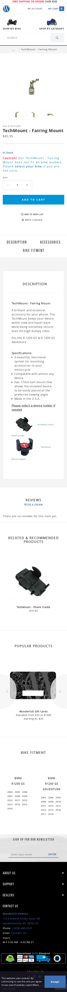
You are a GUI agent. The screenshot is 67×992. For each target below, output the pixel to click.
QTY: (5, 177)
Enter (52, 854)
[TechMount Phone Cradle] (24, 424)
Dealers (8, 895)
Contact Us (19, 933)
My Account (35, 8)
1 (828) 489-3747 (22, 928)
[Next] (59, 691)
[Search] (57, 37)
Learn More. (32, 985)
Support (8, 884)
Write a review (33, 504)
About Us (9, 873)
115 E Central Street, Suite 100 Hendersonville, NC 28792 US (21, 918)
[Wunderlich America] (6, 8)
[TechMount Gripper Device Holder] (24, 447)
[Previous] (8, 691)
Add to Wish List (33, 214)
